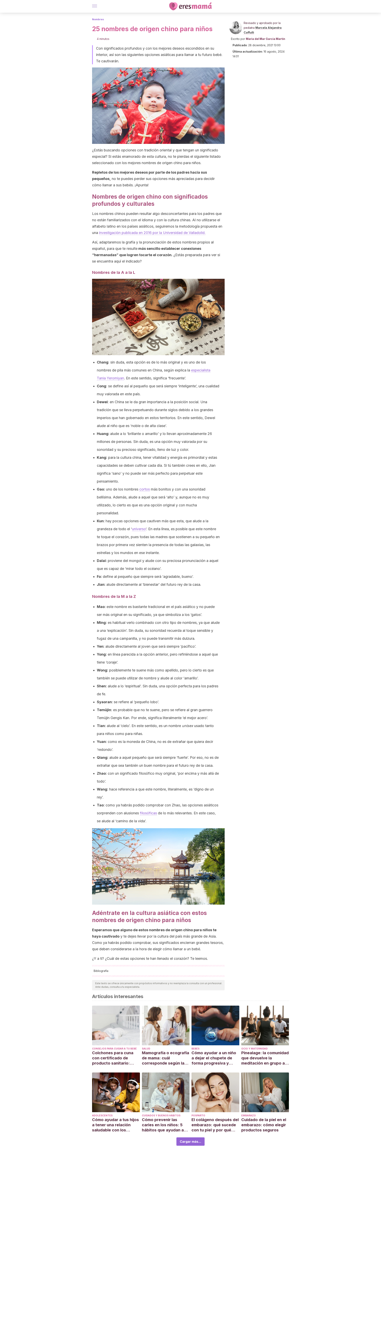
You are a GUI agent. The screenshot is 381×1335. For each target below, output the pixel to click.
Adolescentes (102, 1115)
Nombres (98, 19)
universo (139, 529)
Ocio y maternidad (254, 1048)
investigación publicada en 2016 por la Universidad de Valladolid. (152, 233)
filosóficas (148, 813)
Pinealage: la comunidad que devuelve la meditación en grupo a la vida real (265, 1058)
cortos (144, 489)
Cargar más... (190, 1142)
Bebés (195, 1048)
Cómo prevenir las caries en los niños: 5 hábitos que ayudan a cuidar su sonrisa (163, 1125)
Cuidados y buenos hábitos (161, 1115)
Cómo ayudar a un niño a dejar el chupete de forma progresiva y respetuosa (213, 1058)
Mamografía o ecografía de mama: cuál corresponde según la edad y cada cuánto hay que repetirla (165, 1058)
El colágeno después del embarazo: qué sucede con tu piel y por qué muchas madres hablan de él (215, 1125)
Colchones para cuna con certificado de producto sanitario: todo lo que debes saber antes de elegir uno (116, 1058)
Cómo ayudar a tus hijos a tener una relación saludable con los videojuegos (115, 1125)
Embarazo (248, 1115)
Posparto (198, 1115)
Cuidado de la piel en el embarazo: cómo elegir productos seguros (263, 1124)
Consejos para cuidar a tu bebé (114, 1048)
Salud (146, 1048)
